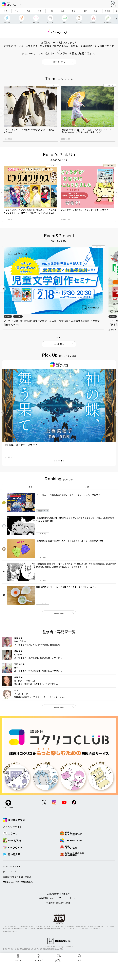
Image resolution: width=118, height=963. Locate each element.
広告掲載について (47, 898)
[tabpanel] (59, 413)
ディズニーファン (10, 871)
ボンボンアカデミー (12, 866)
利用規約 (66, 893)
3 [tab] (59, 460)
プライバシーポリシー (67, 898)
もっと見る (59, 613)
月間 (87, 486)
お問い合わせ (53, 893)
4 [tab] (61, 460)
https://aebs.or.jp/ (10, 931)
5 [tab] (63, 460)
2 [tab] (56, 460)
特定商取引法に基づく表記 (58, 902)
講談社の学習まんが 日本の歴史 (17, 876)
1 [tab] (54, 460)
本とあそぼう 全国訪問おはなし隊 (18, 881)
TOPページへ (59, 62)
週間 (30, 486)
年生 (85, 10)
